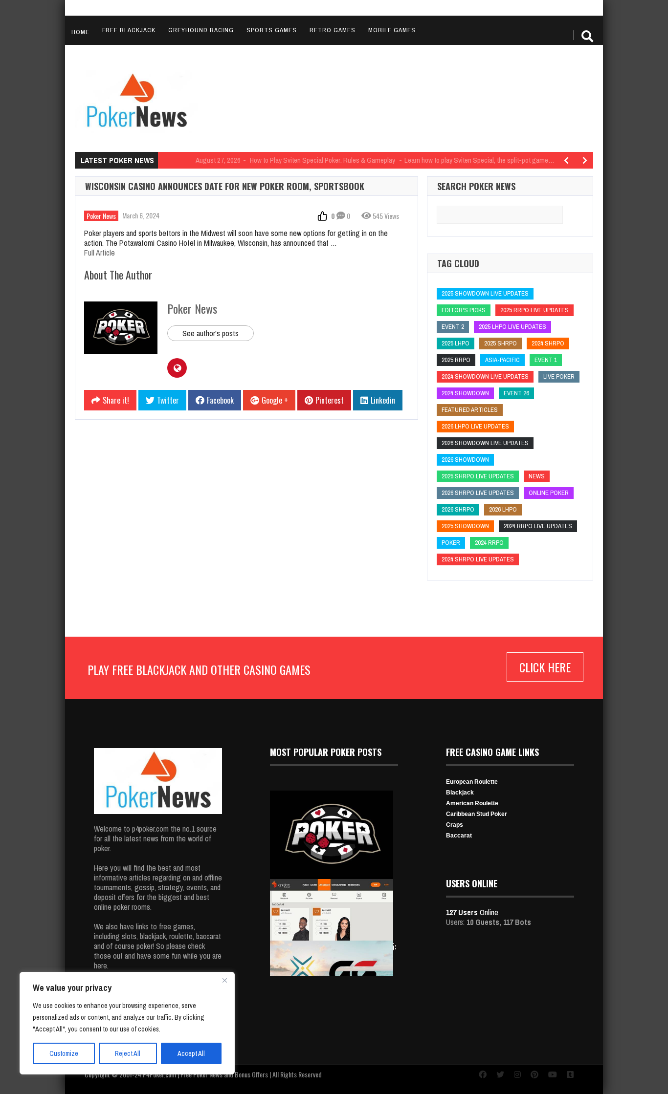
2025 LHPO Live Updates (512, 326)
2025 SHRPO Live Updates (478, 476)
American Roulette (472, 803)
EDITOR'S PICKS (464, 310)
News (537, 476)
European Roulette (472, 781)
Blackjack (460, 792)
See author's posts (210, 333)
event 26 (516, 393)
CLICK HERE (545, 667)
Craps (454, 824)
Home (80, 32)
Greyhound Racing (201, 30)
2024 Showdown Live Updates (485, 376)
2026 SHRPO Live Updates (478, 493)
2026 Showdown (465, 459)
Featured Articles (470, 410)
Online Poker (549, 493)
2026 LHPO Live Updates (475, 426)
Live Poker (559, 376)
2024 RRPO (489, 542)
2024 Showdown (465, 393)
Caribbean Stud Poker (476, 814)
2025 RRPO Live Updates (534, 310)
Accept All (191, 1053)
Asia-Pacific (502, 360)
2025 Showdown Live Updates (485, 293)
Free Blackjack (129, 30)
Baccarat (459, 835)
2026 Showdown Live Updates (485, 443)
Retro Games (333, 30)
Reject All (127, 1053)
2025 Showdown (465, 526)
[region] (127, 1023)
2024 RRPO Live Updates (538, 526)
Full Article (99, 252)
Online (472, 912)
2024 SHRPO (548, 343)
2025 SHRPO (500, 343)
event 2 (453, 326)
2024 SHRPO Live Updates (478, 559)
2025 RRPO (456, 360)
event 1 (545, 360)
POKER (451, 542)
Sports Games (271, 30)
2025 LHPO (455, 343)
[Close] (224, 980)
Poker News (101, 216)
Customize (63, 1053)
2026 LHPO (503, 509)
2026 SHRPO (458, 509)
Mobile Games (392, 30)
